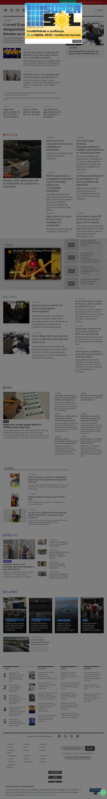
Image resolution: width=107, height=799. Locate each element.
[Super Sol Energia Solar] (53, 21)
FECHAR (77, 41)
